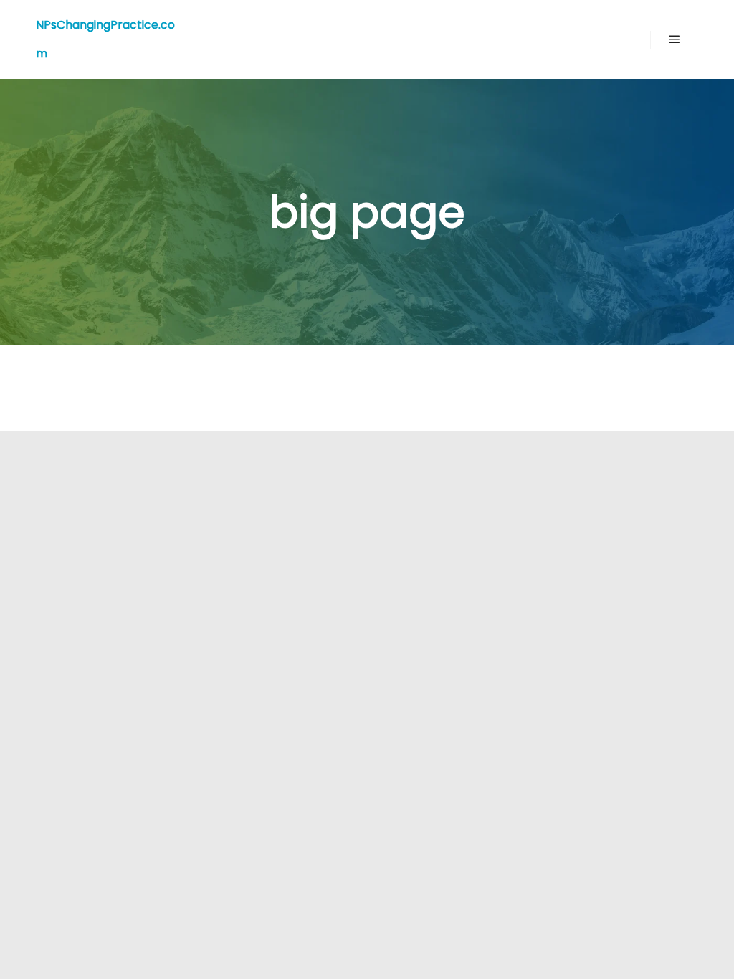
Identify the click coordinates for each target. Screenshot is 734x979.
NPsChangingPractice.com (105, 39)
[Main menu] (674, 39)
